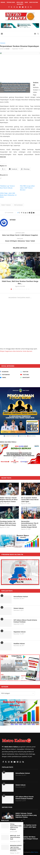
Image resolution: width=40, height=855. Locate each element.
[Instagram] (14, 7)
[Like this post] (19, 213)
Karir (26, 2)
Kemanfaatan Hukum (21, 596)
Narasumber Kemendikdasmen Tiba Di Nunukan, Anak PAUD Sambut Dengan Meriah (29, 524)
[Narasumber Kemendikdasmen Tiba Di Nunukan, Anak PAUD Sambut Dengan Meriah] (30, 512)
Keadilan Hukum (19, 643)
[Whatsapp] (28, 7)
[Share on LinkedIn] (25, 213)
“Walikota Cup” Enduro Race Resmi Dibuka (7, 187)
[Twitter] (11, 7)
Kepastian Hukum (20, 632)
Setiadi (7, 49)
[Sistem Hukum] (6, 611)
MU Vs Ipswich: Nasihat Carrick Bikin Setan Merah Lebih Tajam (30, 499)
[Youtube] (19, 7)
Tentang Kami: (11, 2)
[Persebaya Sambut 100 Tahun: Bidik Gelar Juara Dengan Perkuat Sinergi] (9, 512)
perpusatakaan (18, 205)
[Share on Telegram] (29, 213)
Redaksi (3, 2)
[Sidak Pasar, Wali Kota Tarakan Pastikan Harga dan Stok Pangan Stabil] (20, 265)
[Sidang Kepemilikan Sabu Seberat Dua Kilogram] (5, 825)
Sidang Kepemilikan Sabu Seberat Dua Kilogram (16, 826)
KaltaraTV (20, 4)
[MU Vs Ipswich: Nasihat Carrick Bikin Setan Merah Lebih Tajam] (30, 489)
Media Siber (20, 2)
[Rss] (30, 7)
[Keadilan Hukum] (6, 646)
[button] (1, 270)
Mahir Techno (34, 852)
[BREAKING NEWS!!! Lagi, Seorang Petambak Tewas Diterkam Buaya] (5, 847)
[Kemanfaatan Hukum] (6, 599)
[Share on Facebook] (21, 213)
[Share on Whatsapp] (27, 213)
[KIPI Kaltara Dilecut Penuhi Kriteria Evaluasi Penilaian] (6, 623)
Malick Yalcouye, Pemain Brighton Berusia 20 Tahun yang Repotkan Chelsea (8, 499)
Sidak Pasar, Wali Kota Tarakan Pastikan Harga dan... (20, 282)
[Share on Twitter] (23, 213)
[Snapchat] (25, 7)
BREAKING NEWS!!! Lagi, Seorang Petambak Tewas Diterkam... (16, 848)
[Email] (22, 7)
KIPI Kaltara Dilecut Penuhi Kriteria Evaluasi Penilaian (25, 621)
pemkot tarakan (6, 205)
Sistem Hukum (19, 608)
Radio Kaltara (33, 2)
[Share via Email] (33, 213)
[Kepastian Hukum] (6, 635)
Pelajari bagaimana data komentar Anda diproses (16, 351)
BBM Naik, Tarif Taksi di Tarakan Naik (15, 837)
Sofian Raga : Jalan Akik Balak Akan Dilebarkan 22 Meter (8, 195)
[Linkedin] (17, 7)
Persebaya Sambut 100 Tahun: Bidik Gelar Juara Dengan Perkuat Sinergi (8, 523)
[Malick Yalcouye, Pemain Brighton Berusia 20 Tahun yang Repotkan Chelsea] (9, 489)
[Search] (38, 34)
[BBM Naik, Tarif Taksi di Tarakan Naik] (5, 837)
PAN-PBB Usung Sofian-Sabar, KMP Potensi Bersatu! (27, 188)
